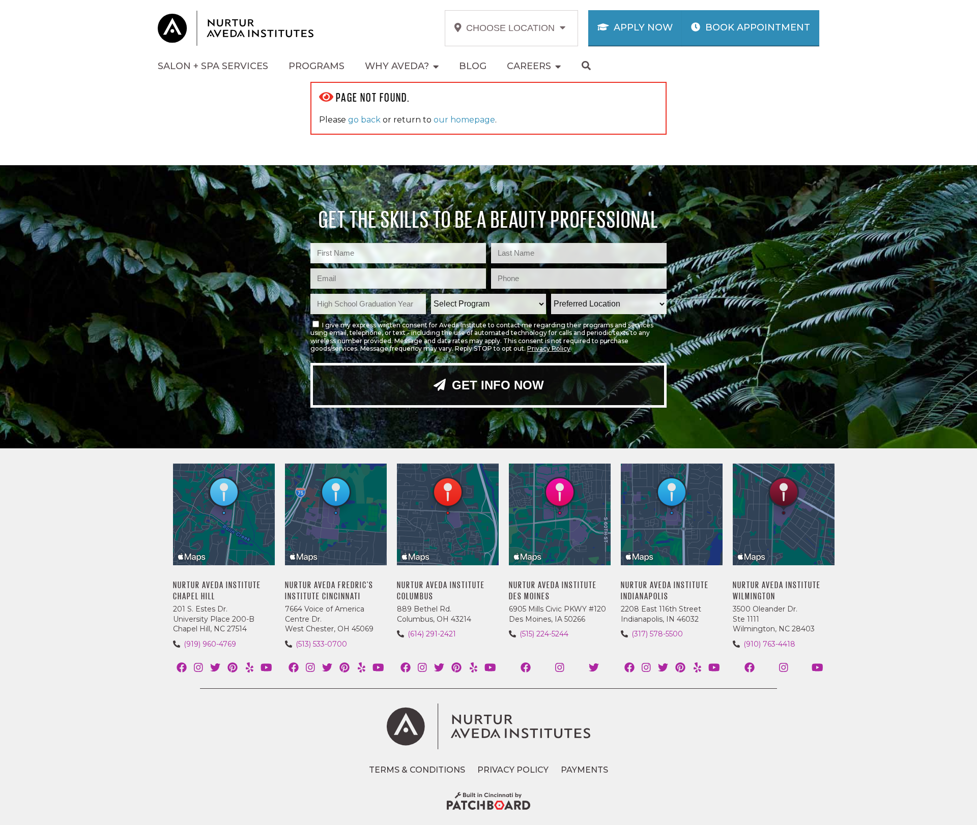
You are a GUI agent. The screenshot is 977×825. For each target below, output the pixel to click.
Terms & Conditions (417, 770)
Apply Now (642, 27)
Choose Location (512, 28)
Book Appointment (756, 27)
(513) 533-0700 (321, 644)
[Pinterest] (232, 667)
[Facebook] (181, 667)
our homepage (464, 120)
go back (364, 120)
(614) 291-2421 (432, 633)
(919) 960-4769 (210, 644)
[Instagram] (198, 667)
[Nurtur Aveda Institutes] (488, 726)
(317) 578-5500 (657, 633)
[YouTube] (266, 667)
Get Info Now (496, 385)
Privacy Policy (548, 348)
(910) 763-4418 (769, 644)
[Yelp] (249, 667)
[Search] (586, 66)
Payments (584, 770)
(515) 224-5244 (544, 633)
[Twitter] (215, 667)
